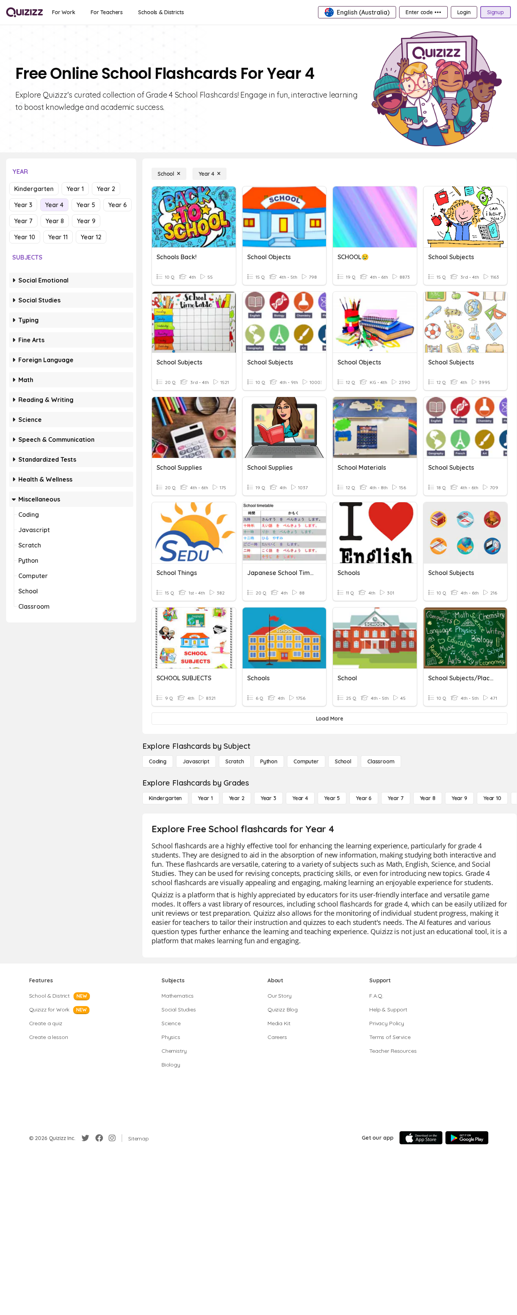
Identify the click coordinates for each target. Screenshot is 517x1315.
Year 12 (91, 237)
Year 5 (86, 205)
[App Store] (421, 1137)
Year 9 (86, 221)
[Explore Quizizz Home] (24, 12)
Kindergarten (34, 189)
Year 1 (75, 189)
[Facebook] (99, 1138)
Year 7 (23, 221)
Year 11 (58, 237)
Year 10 (24, 237)
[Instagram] (112, 1138)
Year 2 (106, 189)
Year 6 (117, 205)
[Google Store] (466, 1137)
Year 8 (55, 221)
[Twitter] (85, 1138)
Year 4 (54, 205)
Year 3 (23, 205)
